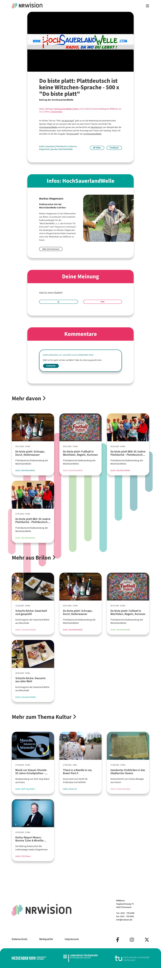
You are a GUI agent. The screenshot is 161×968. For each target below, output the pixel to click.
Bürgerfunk (44, 149)
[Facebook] (117, 940)
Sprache (54, 149)
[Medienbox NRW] (29, 958)
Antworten (51, 366)
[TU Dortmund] (132, 958)
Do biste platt (68, 120)
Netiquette (46, 939)
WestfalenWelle (66, 149)
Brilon (75, 108)
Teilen (98, 148)
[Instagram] (132, 940)
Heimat (72, 146)
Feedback (114, 148)
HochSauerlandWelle (63, 108)
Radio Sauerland (68, 233)
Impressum (72, 939)
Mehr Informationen (50, 249)
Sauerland (50, 146)
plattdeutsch (96, 127)
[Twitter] (146, 940)
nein (102, 302)
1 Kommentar (56, 111)
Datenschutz (19, 939)
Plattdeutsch (62, 146)
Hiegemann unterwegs (65, 226)
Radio (42, 146)
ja (58, 302)
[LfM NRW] (80, 958)
